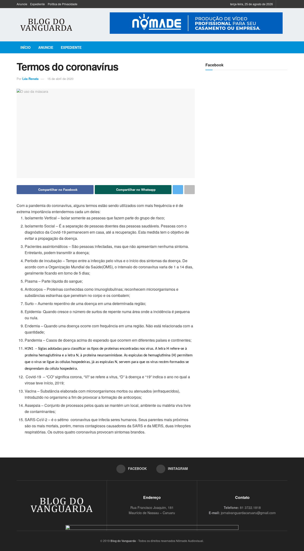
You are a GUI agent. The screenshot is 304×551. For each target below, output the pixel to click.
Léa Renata (30, 78)
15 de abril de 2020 (60, 78)
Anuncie (22, 4)
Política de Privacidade (62, 4)
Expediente (37, 4)
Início (25, 47)
